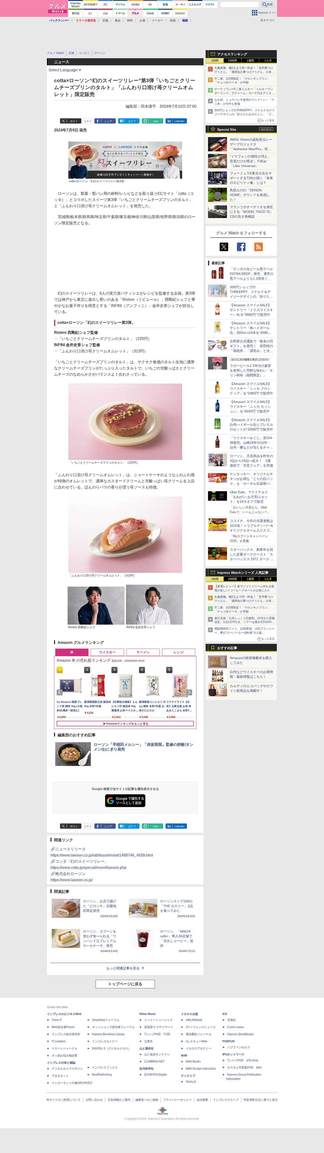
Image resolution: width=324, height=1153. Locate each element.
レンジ (179, 652)
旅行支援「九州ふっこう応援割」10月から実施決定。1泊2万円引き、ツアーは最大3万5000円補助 (244, 622)
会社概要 (202, 1099)
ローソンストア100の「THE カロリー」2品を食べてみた (176, 906)
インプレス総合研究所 (66, 1034)
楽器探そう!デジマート (158, 1027)
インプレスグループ (226, 1099)
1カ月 (268, 60)
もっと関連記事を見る (122, 968)
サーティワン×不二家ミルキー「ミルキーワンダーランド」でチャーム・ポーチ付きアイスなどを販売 (244, 93)
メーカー (157, 20)
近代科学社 (146, 1068)
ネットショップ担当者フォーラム (113, 1027)
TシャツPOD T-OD (157, 1034)
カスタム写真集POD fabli (244, 1067)
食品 (117, 20)
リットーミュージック (158, 1020)
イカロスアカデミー (198, 1048)
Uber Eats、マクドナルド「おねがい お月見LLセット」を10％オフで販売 (249, 496)
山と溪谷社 (146, 1048)
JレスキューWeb (196, 1041)
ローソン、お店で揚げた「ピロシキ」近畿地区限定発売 (99, 906)
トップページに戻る (125, 984)
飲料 (130, 20)
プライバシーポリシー (177, 1099)
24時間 (232, 60)
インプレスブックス (105, 1067)
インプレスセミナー (105, 1041)
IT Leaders (58, 1041)
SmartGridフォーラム (105, 1020)
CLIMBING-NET (154, 1061)
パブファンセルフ (238, 1047)
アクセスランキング (232, 54)
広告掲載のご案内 (119, 1099)
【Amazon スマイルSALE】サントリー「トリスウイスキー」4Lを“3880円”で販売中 (251, 309)
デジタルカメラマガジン (67, 1068)
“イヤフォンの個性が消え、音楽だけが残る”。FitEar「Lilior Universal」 (250, 161)
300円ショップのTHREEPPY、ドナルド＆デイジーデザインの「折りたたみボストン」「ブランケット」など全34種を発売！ (244, 114)
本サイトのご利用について (63, 1099)
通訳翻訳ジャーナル (198, 1034)
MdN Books (193, 1061)
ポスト (74, 121)
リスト (88, 121)
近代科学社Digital (155, 1074)
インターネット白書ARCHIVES (72, 1083)
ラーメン (143, 652)
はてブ (132, 121)
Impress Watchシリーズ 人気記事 (242, 572)
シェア (108, 121)
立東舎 (148, 1041)
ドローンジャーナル (64, 1048)
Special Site (226, 129)
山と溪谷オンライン (157, 1054)
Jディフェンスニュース (201, 1027)
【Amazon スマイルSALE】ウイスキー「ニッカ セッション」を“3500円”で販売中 (250, 406)
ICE (224, 1014)
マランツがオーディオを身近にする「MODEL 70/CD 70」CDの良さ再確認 (251, 211)
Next (190, 692)
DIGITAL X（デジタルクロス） (111, 1048)
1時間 (214, 60)
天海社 (231, 1020)
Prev (60, 692)
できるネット (60, 1075)
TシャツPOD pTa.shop (242, 1060)
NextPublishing (102, 1074)
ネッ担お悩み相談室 (64, 1055)
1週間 (250, 60)
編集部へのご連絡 (146, 1099)
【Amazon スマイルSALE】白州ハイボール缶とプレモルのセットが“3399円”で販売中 (251, 424)
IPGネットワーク (233, 1054)
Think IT (57, 1020)
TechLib (191, 1081)
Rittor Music (147, 1014)
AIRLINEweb (194, 1020)
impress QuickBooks (240, 1034)
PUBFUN (228, 1041)
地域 (173, 20)
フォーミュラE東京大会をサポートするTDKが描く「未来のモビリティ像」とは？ (251, 178)
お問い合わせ (94, 1099)
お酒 (142, 20)
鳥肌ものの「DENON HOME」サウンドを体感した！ (250, 194)
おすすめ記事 (227, 648)
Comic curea (235, 1027)
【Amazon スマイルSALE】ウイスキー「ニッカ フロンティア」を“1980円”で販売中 (251, 388)
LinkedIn (179, 121)
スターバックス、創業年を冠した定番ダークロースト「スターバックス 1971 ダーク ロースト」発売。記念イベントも (251, 559)
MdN (184, 1055)
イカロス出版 (189, 1014)
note (155, 121)
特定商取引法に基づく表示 (261, 1099)
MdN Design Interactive (201, 1068)
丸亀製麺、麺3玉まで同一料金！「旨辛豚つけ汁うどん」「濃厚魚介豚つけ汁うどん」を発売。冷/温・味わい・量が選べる (243, 72)
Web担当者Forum (63, 1027)
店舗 (105, 20)
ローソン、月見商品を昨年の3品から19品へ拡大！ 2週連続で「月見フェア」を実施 (251, 460)
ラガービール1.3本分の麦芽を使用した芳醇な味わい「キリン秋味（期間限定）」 (251, 370)
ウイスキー (107, 652)
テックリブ (188, 1075)
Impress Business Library (108, 1034)
